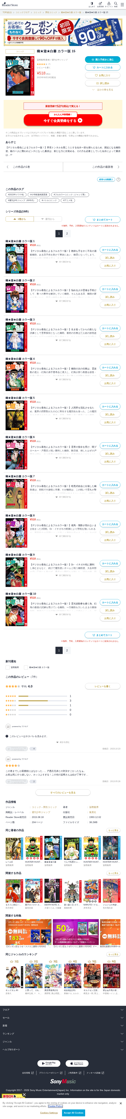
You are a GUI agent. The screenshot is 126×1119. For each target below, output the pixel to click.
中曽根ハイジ (109, 993)
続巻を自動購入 (106, 179)
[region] (63, 1108)
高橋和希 (68, 908)
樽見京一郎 (88, 993)
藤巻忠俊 (29, 908)
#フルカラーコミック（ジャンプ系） (70, 194)
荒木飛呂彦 (108, 908)
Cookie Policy (55, 1106)
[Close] (120, 1103)
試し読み (104, 83)
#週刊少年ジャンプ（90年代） (21, 200)
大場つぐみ (49, 908)
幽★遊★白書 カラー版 (71, 12)
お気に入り (104, 75)
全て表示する (65, 262)
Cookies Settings (49, 1113)
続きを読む (65, 742)
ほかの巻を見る (105, 89)
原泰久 (8, 993)
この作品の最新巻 (102, 166)
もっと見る (113, 830)
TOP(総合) (7, 12)
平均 (24, 686)
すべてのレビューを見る (63, 792)
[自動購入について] (118, 179)
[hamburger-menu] (122, 4)
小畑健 (58, 908)
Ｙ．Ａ (37, 993)
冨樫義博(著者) (43, 60)
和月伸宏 (9, 908)
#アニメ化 (67, 200)
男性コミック (51, 12)
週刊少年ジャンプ (60, 60)
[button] (95, 1073)
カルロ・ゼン (79, 993)
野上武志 (98, 993)
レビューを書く (44, 68)
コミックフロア (23, 12)
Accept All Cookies (73, 1113)
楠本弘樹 (29, 993)
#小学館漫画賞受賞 (38, 194)
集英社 (92, 812)
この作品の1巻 (21, 166)
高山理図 (55, 993)
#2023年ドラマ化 (16, 194)
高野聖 (47, 993)
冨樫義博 (15, 667)
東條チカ (68, 993)
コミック (37, 12)
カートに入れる (105, 67)
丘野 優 (119, 993)
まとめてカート (105, 219)
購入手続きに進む (104, 59)
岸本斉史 (87, 908)
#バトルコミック (49, 200)
